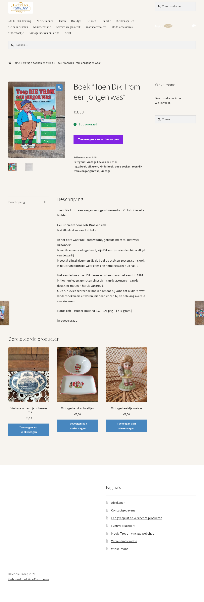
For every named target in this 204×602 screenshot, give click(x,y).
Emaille (106, 21)
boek (83, 166)
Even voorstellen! (123, 526)
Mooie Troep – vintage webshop (132, 533)
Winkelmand (119, 549)
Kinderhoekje (16, 33)
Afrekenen (118, 502)
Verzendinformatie (124, 541)
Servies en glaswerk (68, 27)
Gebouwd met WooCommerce (28, 579)
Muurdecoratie (42, 27)
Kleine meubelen (18, 27)
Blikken (91, 21)
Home (16, 63)
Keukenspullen (125, 21)
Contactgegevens (123, 510)
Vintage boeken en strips (44, 33)
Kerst (68, 33)
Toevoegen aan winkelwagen (98, 139)
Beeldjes (76, 21)
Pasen (62, 21)
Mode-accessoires (122, 27)
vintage (105, 171)
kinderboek (106, 166)
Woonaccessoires (96, 27)
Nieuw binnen (45, 21)
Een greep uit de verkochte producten (136, 518)
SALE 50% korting (19, 21)
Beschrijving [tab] (16, 202)
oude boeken (122, 166)
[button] (59, 87)
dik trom (93, 166)
